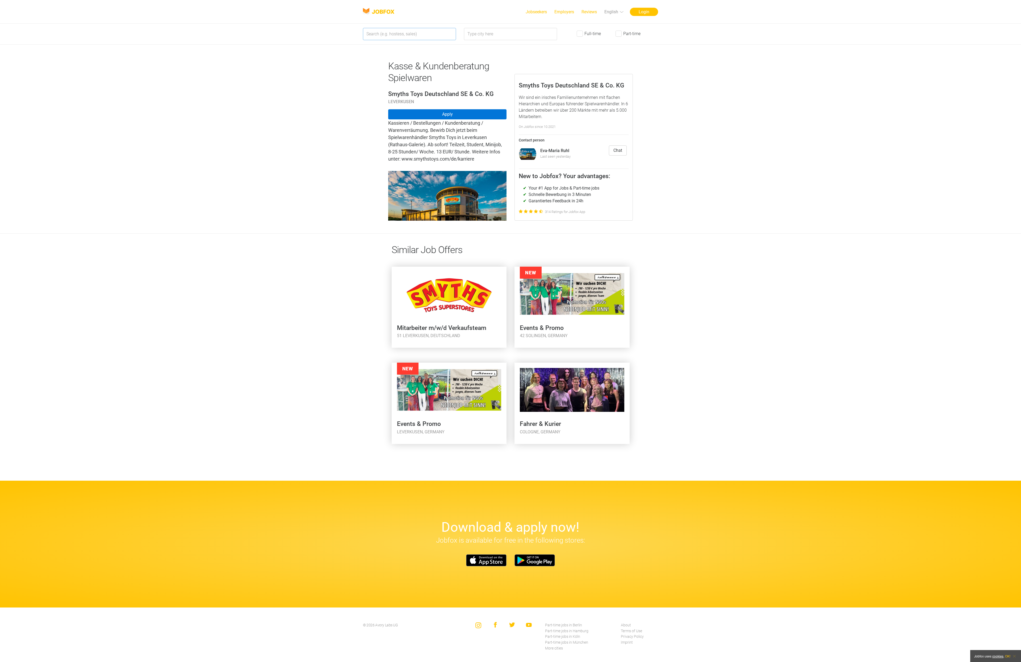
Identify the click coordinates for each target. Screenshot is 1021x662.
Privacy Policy (632, 636)
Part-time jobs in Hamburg (566, 631)
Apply (447, 114)
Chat (617, 150)
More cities (554, 648)
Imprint (627, 642)
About (626, 625)
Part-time (632, 33)
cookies (997, 656)
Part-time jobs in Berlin (563, 625)
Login (644, 11)
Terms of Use (631, 631)
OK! (1007, 656)
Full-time (592, 33)
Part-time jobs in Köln (562, 636)
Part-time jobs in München (566, 642)
